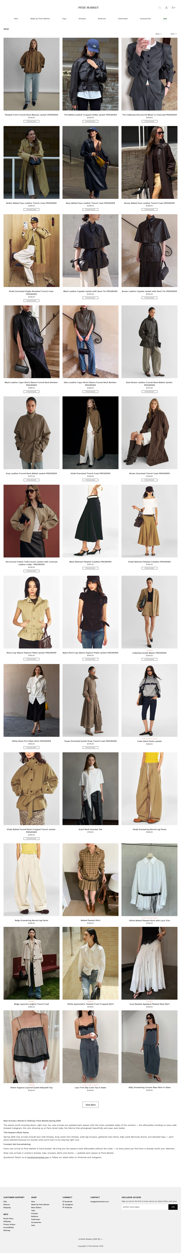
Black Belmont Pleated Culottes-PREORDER (90, 562)
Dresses (34, 1213)
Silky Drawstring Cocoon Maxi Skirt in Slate (150, 1087)
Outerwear (35, 1219)
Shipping (6, 1207)
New (33, 1202)
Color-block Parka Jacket (149, 741)
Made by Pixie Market (40, 1205)
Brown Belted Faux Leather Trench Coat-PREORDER (149, 203)
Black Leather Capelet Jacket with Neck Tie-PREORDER (90, 291)
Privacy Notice (9, 1224)
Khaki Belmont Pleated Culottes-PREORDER (149, 562)
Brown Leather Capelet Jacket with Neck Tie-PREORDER (149, 291)
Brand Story (8, 1219)
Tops (33, 1210)
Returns (6, 1205)
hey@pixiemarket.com (38, 1157)
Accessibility (8, 1227)
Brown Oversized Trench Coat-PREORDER (149, 473)
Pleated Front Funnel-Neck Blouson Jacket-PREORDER (31, 115)
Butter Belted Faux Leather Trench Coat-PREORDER (31, 203)
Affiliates (7, 1221)
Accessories (36, 1222)
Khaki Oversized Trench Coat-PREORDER (90, 473)
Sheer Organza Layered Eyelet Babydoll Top (31, 1087)
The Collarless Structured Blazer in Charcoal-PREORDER (149, 115)
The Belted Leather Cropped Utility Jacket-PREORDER (90, 115)
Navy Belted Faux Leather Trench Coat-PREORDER (90, 203)
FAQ (5, 1202)
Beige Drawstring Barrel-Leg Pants (31, 920)
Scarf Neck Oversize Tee (90, 829)
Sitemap (6, 1230)
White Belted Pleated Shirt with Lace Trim (149, 920)
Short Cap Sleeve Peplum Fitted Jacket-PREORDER (31, 653)
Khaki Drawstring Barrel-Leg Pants (149, 829)
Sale (33, 1225)
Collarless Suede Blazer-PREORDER (149, 653)
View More (91, 1104)
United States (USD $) (89, 1239)
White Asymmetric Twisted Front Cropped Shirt (90, 1004)
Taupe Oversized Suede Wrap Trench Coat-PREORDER (90, 741)
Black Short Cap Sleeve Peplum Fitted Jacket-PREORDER (90, 653)
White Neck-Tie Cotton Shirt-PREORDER (31, 741)
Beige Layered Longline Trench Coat (31, 1004)
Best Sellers (36, 1207)
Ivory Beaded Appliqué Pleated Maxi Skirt (150, 1004)
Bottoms (34, 1216)
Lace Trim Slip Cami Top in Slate (90, 1087)
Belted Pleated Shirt (90, 920)
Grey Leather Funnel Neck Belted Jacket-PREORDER (31, 473)
